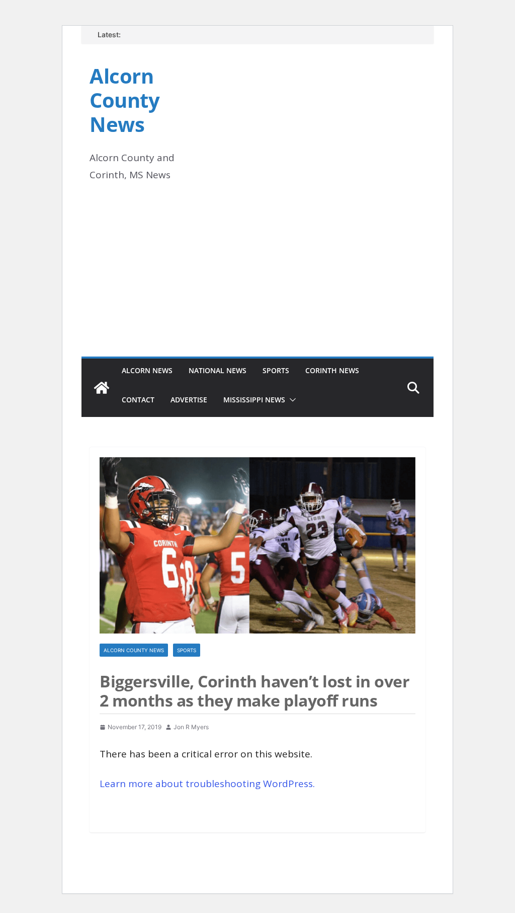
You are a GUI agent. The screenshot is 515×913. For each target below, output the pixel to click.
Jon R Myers (191, 727)
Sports (276, 370)
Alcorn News (147, 370)
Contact (138, 399)
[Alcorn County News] (102, 388)
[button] (290, 400)
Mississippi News (254, 399)
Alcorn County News (124, 100)
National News (217, 370)
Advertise (188, 399)
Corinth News (332, 370)
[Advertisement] (257, 281)
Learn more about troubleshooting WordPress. (207, 783)
